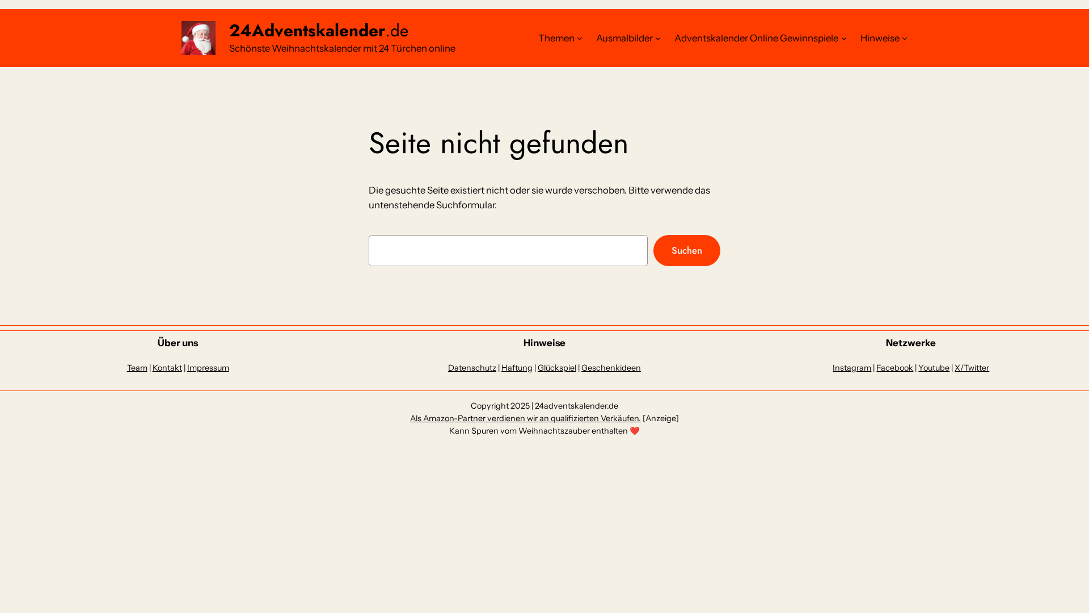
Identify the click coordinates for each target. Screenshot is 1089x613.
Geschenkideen (611, 368)
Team (137, 368)
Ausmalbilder (624, 38)
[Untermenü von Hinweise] (904, 38)
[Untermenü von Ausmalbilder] (658, 38)
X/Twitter (972, 368)
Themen (556, 38)
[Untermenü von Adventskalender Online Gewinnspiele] (844, 38)
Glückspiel (557, 368)
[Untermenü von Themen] (580, 38)
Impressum (208, 368)
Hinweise (880, 38)
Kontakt (167, 368)
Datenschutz (472, 368)
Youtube (933, 368)
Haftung (517, 368)
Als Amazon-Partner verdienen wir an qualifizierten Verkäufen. (525, 418)
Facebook (894, 368)
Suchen (687, 250)
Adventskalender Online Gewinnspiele (756, 38)
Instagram (852, 368)
